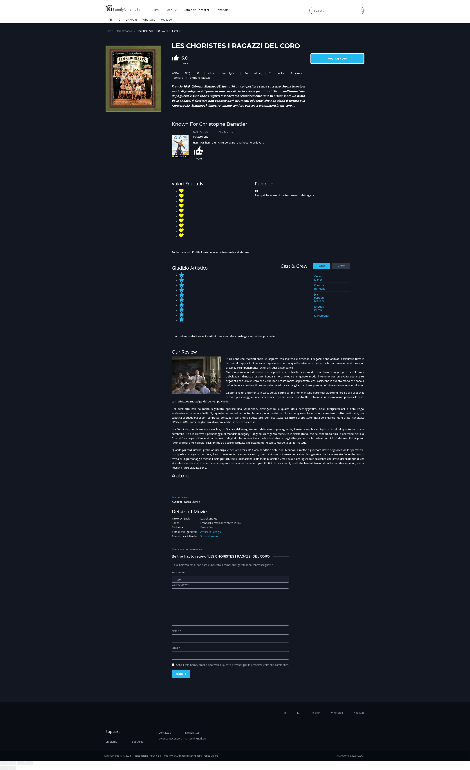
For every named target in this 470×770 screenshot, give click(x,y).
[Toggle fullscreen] (21, 763)
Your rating (178, 572)
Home (109, 31)
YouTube (166, 19)
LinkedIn (131, 19)
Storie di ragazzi (210, 536)
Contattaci (165, 732)
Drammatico (124, 31)
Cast (322, 266)
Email (176, 647)
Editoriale (222, 10)
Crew (341, 266)
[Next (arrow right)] (12, 768)
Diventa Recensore (170, 738)
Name (176, 631)
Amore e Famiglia (211, 531)
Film (155, 10)
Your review (180, 585)
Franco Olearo (180, 497)
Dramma (228, 132)
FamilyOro (229, 73)
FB (110, 19)
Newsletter (192, 732)
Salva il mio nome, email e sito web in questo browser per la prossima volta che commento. (232, 665)
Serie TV (171, 10)
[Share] (12, 763)
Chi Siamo (111, 741)
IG (119, 19)
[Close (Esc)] (4, 763)
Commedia (276, 73)
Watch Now (337, 58)
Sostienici (138, 741)
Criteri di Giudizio (195, 738)
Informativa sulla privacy (350, 756)
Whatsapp (148, 19)
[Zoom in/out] (29, 763)
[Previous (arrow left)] (4, 768)
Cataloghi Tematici (196, 10)
